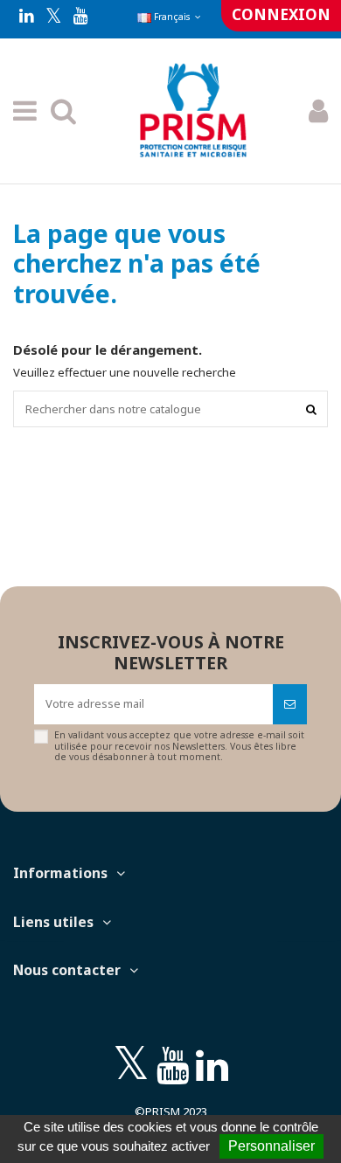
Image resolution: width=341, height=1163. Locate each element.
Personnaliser (271, 1146)
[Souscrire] (290, 704)
